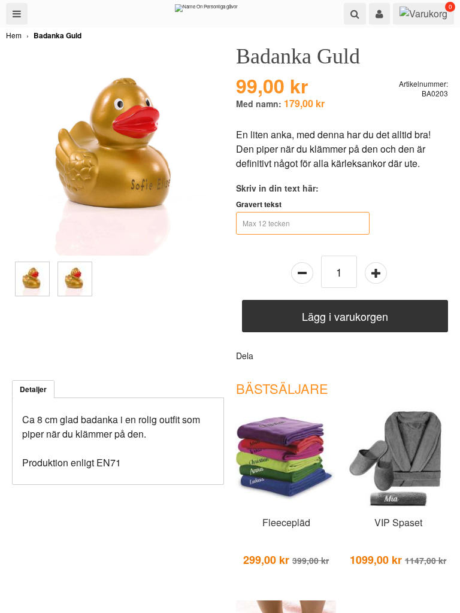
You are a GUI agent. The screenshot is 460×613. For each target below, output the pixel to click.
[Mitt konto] (379, 14)
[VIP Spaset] (398, 506)
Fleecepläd (286, 522)
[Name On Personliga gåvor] (206, 11)
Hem (14, 35)
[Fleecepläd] (286, 506)
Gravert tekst (259, 204)
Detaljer (33, 389)
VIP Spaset (398, 522)
